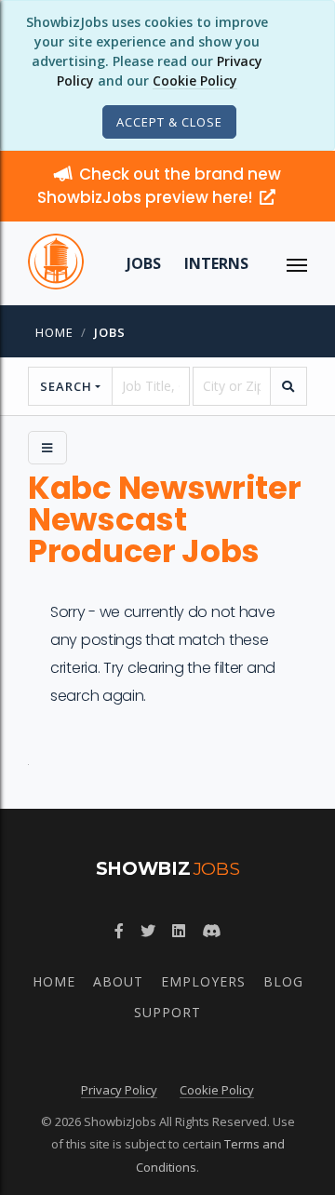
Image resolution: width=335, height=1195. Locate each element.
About (118, 981)
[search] (288, 386)
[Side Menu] (47, 447)
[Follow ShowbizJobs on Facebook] (119, 930)
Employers (203, 981)
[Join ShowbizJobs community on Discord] (211, 930)
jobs (110, 332)
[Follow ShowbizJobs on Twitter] (148, 930)
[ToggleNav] (297, 263)
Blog (283, 981)
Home (54, 332)
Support (167, 1012)
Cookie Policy (195, 80)
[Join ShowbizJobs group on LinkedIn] (178, 930)
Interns (216, 263)
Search (66, 386)
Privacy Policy (119, 1089)
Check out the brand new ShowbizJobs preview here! (159, 185)
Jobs (144, 263)
